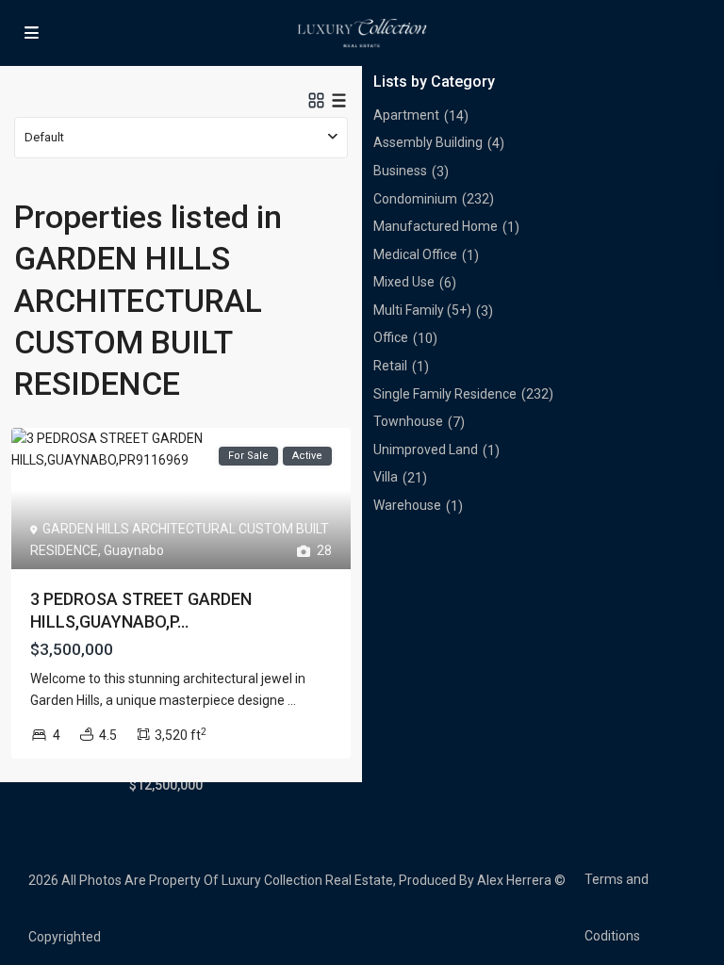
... (292, 700)
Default (44, 137)
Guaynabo (134, 550)
